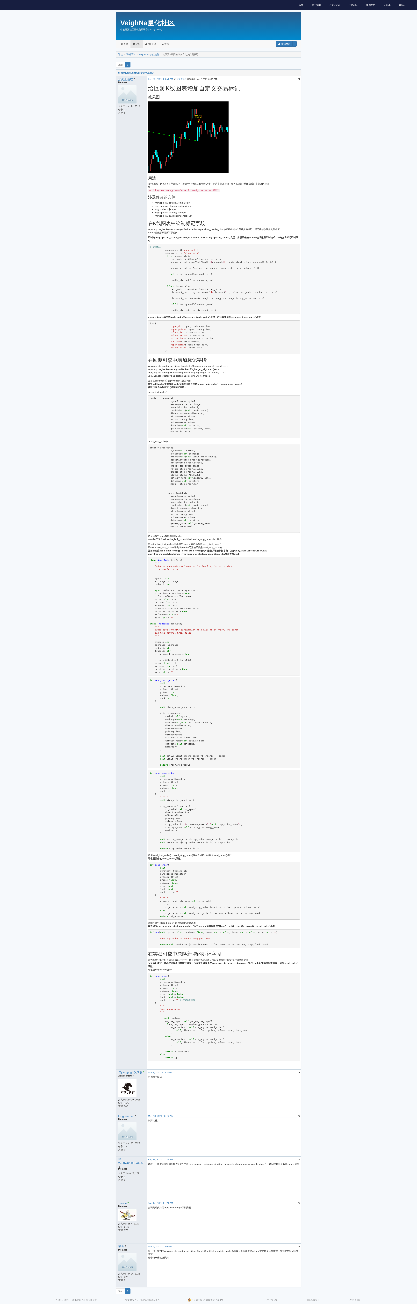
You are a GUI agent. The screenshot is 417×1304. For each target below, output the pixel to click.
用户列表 (152, 44)
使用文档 (370, 5)
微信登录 (285, 44)
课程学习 (131, 54)
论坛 (137, 44)
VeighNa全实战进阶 (149, 54)
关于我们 (316, 5)
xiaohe (122, 1203)
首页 (301, 5)
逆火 (121, 1246)
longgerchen (126, 1116)
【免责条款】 (354, 1300)
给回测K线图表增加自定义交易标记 (136, 73)
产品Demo (334, 5)
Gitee (402, 5)
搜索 (166, 44)
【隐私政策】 (313, 1300)
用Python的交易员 (130, 1072)
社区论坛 (353, 5)
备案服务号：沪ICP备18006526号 (142, 1300)
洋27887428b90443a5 (131, 1161)
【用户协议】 (271, 1300)
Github (387, 5)
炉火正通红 (125, 79)
